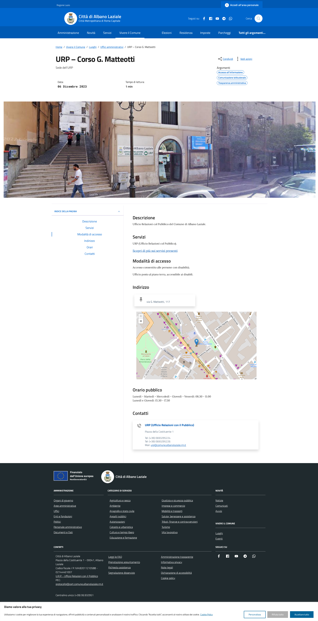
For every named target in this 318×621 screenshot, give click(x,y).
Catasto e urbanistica (121, 527)
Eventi (219, 539)
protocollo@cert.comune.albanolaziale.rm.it (79, 584)
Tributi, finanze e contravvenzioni (180, 522)
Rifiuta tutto (278, 614)
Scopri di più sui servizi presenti (155, 251)
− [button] (141, 321)
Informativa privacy (171, 562)
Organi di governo (63, 500)
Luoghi (219, 533)
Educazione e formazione (123, 538)
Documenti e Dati (63, 532)
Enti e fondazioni (63, 516)
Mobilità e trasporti (172, 511)
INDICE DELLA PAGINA (65, 211)
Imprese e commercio (173, 506)
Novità (91, 33)
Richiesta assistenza (119, 567)
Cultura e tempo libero (122, 532)
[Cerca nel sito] (259, 18)
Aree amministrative (65, 506)
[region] (159, 611)
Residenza (186, 33)
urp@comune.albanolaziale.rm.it (168, 445)
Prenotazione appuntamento (124, 562)
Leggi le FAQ (115, 557)
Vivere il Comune (129, 33)
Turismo (166, 527)
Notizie (219, 500)
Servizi (107, 33)
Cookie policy (168, 578)
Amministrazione (68, 33)
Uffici (56, 511)
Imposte (205, 33)
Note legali (167, 567)
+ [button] (141, 316)
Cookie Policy (206, 614)
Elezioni (167, 33)
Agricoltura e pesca (120, 500)
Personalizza (255, 614)
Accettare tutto (301, 614)
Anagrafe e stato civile (122, 511)
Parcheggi (224, 33)
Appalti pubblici (118, 516)
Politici (57, 522)
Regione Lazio (63, 5)
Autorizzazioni (117, 522)
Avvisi (218, 511)
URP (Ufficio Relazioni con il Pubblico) (169, 425)
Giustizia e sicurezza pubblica (177, 500)
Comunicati (221, 506)
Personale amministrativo (68, 527)
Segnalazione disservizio (121, 573)
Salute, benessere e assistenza (178, 516)
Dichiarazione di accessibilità (176, 573)
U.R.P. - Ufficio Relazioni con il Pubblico (77, 576)
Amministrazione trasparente (177, 557)
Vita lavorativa (170, 532)
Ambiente (115, 506)
